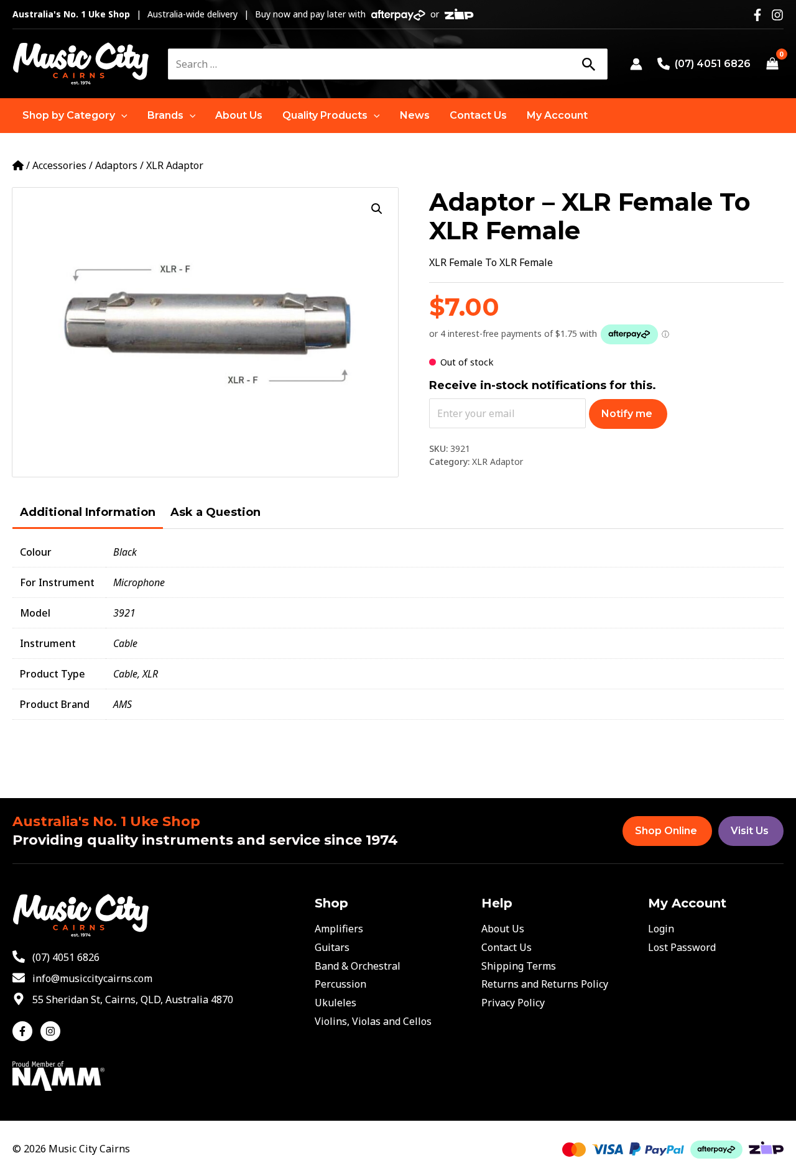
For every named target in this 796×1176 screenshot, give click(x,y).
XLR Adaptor (174, 165)
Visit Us (750, 831)
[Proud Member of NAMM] (58, 1075)
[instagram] (51, 1031)
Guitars (332, 947)
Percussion (340, 984)
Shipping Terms (518, 966)
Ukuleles (335, 1002)
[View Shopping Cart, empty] (772, 64)
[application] (121, 115)
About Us (502, 928)
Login (661, 928)
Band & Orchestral (357, 966)
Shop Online (666, 831)
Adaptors (116, 165)
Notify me (626, 414)
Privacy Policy (513, 1002)
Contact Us (506, 947)
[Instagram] (777, 15)
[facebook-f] (25, 1031)
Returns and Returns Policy (544, 984)
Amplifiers (339, 928)
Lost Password (682, 947)
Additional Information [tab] (87, 512)
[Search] (588, 64)
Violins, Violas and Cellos (373, 1021)
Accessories (59, 165)
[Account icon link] (636, 64)
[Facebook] (757, 15)
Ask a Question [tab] (215, 512)
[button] (74, 115)
